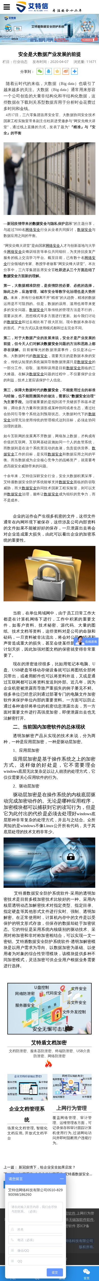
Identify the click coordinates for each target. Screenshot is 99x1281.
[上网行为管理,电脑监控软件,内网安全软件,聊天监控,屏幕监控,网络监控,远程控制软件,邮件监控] (72, 1087)
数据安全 (39, 224)
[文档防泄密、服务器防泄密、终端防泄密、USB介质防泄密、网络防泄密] (49, 1008)
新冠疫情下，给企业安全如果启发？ (47, 1167)
